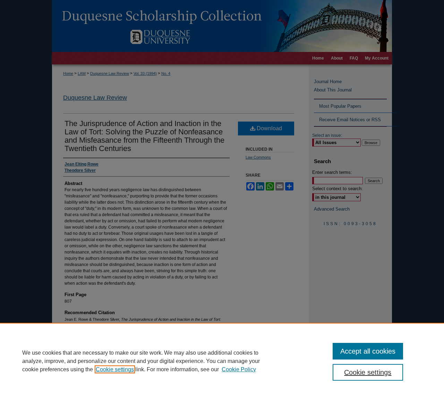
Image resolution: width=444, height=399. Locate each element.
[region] (222, 361)
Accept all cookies (367, 351)
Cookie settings (115, 369)
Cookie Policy (239, 369)
